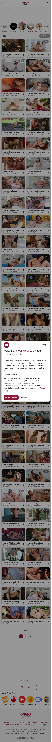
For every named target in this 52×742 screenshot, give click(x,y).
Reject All (24, 397)
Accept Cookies (11, 397)
